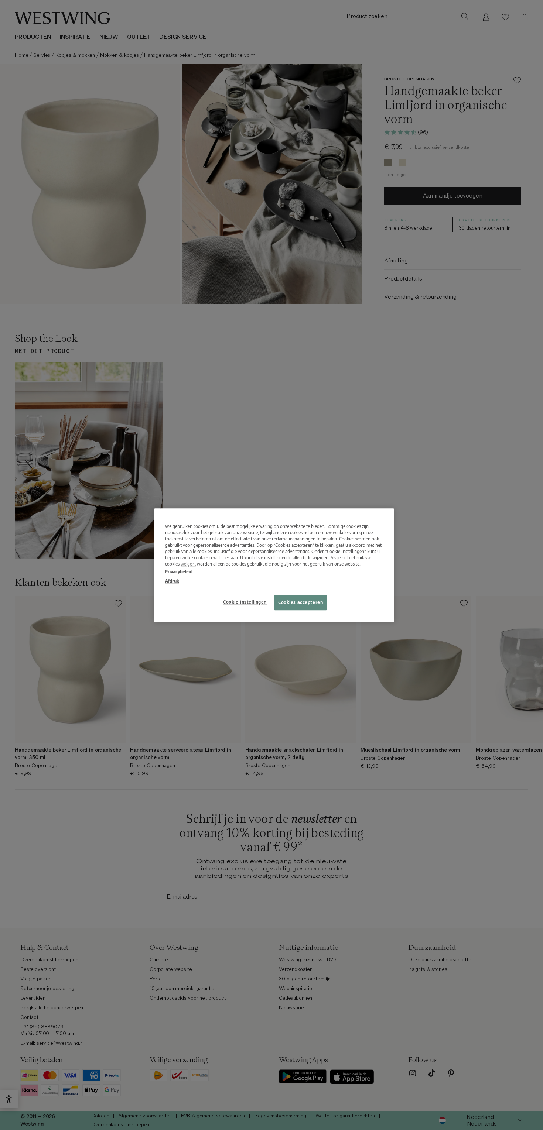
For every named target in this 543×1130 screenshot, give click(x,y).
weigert (188, 564)
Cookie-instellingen (245, 602)
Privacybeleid (178, 571)
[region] (274, 565)
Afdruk (172, 581)
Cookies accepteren (300, 602)
